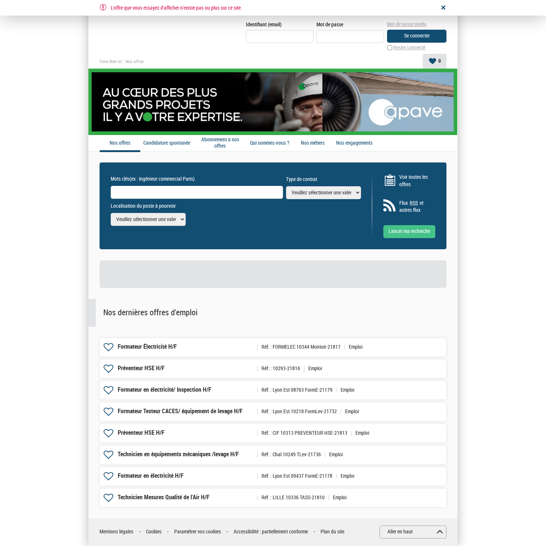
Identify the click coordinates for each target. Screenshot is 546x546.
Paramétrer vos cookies (197, 532)
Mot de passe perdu (406, 24)
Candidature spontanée (166, 143)
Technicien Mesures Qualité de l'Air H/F (163, 497)
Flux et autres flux (411, 207)
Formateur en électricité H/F (150, 475)
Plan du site (332, 532)
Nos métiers (313, 143)
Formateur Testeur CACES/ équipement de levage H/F (180, 411)
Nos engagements (354, 143)
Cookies (154, 532)
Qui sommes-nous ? (269, 143)
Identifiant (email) (264, 25)
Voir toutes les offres (413, 181)
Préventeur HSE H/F (141, 368)
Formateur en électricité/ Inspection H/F (164, 389)
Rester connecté (409, 48)
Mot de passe (329, 25)
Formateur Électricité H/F (147, 346)
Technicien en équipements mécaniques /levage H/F (178, 454)
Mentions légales (116, 532)
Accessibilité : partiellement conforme (271, 532)
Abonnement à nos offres (220, 143)
